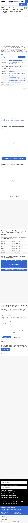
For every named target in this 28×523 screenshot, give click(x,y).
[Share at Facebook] (24, 8)
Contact (3, 516)
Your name (6, 321)
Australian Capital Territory (7, 509)
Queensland (17, 510)
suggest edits (11, 84)
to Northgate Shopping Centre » (14, 158)
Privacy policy (4, 519)
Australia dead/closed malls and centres (10, 497)
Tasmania (16, 512)
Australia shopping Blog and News (9, 492)
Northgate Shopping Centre (15, 60)
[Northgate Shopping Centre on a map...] (13, 154)
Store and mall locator (19, 120)
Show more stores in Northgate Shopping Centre (12, 119)
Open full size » (14, 196)
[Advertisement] (14, 31)
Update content (4, 517)
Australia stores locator (14, 264)
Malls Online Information (7, 521)
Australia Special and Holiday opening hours (11, 493)
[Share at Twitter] (26, 8)
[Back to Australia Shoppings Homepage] (12, 1)
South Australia (4, 512)
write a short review (5, 52)
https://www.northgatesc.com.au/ (17, 73)
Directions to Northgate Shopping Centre (14, 269)
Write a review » (21, 57)
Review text (6, 315)
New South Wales (18, 509)
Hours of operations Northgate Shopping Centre (14, 267)
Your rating (3, 341)
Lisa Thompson (17, 82)
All (18, 504)
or (14, 332)
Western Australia (18, 513)
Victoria (3, 513)
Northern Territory (5, 510)
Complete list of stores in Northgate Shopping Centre (14, 261)
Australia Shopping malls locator (8, 495)
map (18, 63)
